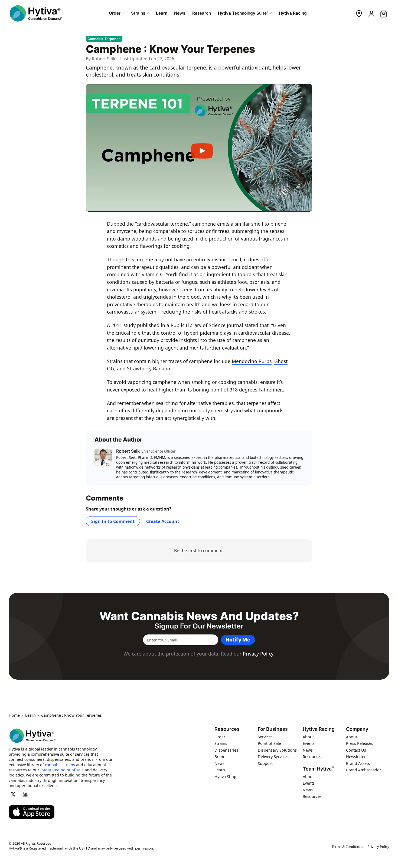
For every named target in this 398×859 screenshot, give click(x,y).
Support (265, 763)
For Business (273, 729)
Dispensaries (226, 749)
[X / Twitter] (13, 794)
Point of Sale (269, 743)
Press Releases (359, 743)
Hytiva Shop (225, 776)
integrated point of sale (62, 769)
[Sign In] (371, 13)
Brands (220, 756)
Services (265, 736)
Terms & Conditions (347, 846)
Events (309, 743)
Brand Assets (358, 763)
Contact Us (356, 749)
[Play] (199, 148)
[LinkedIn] (25, 794)
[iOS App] (31, 812)
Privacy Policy (258, 653)
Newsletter (356, 756)
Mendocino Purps (252, 361)
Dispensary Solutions (277, 749)
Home (14, 715)
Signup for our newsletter (199, 626)
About (308, 736)
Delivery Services (273, 756)
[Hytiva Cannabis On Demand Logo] (36, 13)
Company (357, 729)
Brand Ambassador (363, 769)
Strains (220, 743)
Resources (227, 729)
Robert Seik (103, 59)
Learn (30, 715)
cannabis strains (60, 764)
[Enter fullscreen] (304, 205)
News (219, 763)
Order (219, 736)
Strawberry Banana (148, 368)
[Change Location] (359, 13)
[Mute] (293, 205)
